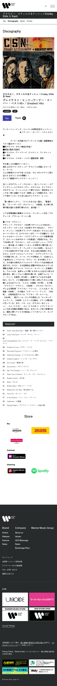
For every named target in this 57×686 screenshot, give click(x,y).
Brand (5, 528)
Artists (5, 533)
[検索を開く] (46, 6)
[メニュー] (52, 6)
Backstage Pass (22, 548)
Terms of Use (20, 652)
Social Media (8, 625)
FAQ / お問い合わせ (9, 569)
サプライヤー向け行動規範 (12, 565)
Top (4, 21)
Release (6, 537)
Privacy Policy (7, 652)
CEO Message (21, 541)
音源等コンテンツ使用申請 (12, 561)
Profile (29, 21)
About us (19, 533)
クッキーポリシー (33, 652)
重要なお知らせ (8, 573)
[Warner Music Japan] (8, 519)
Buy (7, 118)
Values (18, 537)
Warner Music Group (42, 528)
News (22, 21)
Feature (5, 541)
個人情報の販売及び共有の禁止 (32, 642)
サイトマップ (7, 557)
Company (20, 528)
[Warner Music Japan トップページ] (8, 5)
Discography (13, 21)
